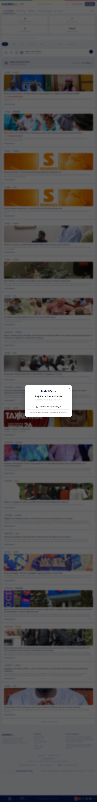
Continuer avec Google (50, 407)
